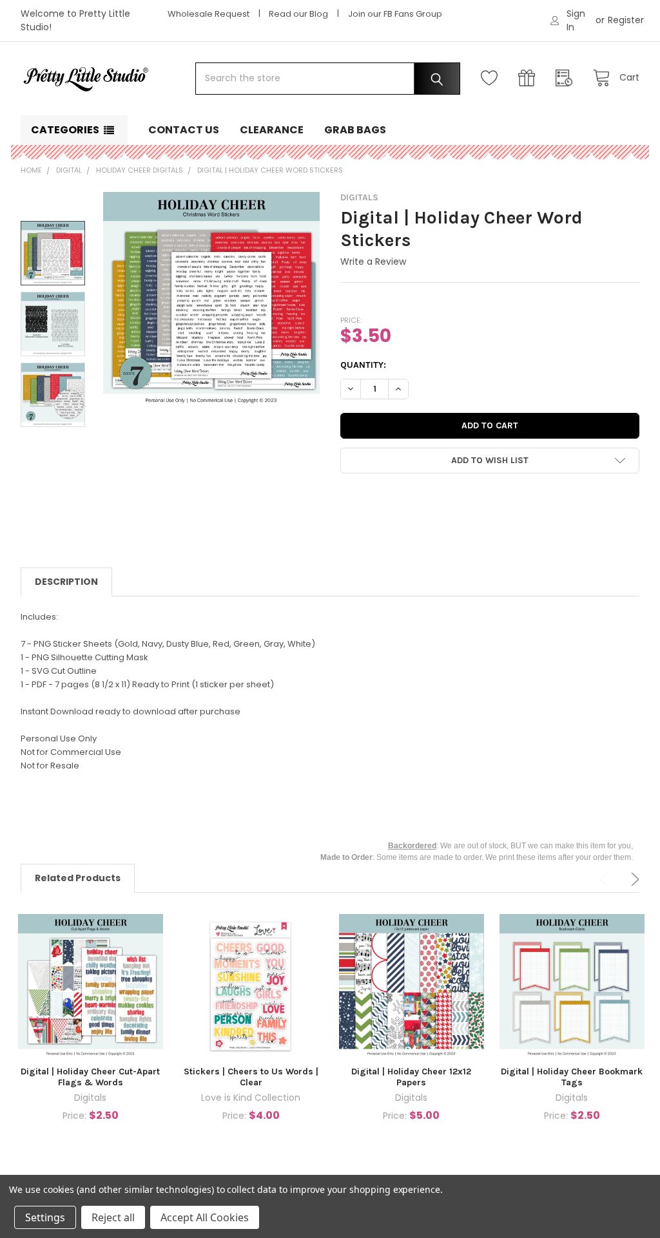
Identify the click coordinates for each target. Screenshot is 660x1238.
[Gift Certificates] (529, 78)
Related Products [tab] (78, 877)
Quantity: (363, 364)
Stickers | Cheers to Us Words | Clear (251, 1077)
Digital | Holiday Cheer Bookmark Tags (572, 1077)
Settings (45, 1217)
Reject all (113, 1217)
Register (626, 20)
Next (632, 879)
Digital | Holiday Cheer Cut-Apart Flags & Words (90, 1077)
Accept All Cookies (204, 1217)
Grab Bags (355, 129)
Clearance (272, 129)
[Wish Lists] (492, 78)
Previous (605, 879)
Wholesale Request (208, 14)
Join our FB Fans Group (395, 14)
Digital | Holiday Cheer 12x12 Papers (411, 1077)
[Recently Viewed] (567, 78)
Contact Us (183, 129)
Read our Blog (298, 14)
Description (66, 581)
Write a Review (373, 261)
